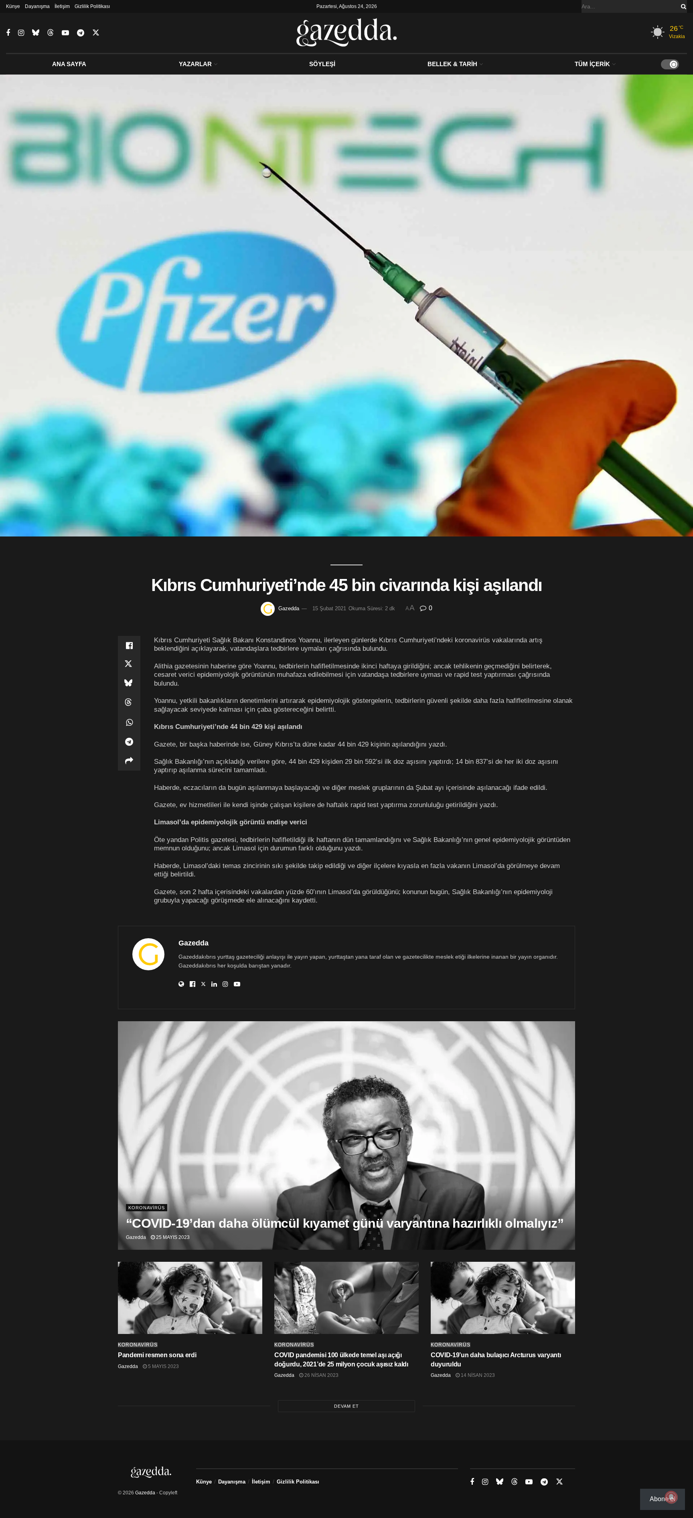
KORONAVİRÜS (146, 1207)
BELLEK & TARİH (452, 64)
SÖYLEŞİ (322, 64)
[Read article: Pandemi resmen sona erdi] (190, 1298)
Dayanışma (37, 6)
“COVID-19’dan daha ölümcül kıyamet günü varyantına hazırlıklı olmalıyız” (344, 1223)
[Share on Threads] (129, 703)
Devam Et (346, 1406)
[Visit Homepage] (347, 33)
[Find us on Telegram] (80, 33)
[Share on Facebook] (129, 645)
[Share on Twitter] (129, 664)
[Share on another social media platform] (129, 761)
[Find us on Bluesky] (35, 33)
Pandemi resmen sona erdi (157, 1355)
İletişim (62, 6)
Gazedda (288, 608)
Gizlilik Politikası (92, 6)
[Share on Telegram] (129, 741)
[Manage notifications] (671, 1497)
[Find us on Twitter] (95, 33)
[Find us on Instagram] (21, 33)
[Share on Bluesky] (129, 684)
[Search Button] (682, 6)
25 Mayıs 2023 (172, 1237)
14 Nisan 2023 (477, 1375)
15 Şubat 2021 (329, 608)
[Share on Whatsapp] (129, 722)
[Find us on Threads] (50, 33)
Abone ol (662, 1499)
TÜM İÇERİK (592, 64)
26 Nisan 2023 (320, 1375)
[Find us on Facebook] (8, 33)
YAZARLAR (195, 64)
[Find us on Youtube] (65, 33)
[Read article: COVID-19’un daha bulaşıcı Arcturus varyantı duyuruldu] (503, 1298)
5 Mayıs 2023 (163, 1366)
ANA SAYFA (69, 64)
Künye (13, 6)
